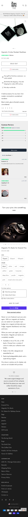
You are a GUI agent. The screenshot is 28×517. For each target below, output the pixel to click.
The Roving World (6, 438)
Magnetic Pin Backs (7, 408)
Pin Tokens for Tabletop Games (10, 411)
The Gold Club (5, 444)
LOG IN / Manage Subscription (11, 462)
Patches (3, 417)
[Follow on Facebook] (2, 500)
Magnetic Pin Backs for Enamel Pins (13, 248)
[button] (14, 298)
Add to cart (14, 303)
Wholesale (4, 492)
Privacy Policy (5, 477)
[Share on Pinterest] (9, 108)
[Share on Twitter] (7, 108)
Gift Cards (4, 430)
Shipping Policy (6, 468)
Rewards (4, 465)
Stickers (3, 427)
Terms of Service (6, 474)
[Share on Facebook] (5, 108)
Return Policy (5, 471)
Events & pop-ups (6, 486)
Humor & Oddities (7, 454)
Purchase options (6, 288)
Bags (2, 414)
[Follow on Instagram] (6, 500)
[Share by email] (11, 108)
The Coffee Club (6, 447)
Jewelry (3, 421)
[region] (14, 380)
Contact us (4, 495)
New (2, 402)
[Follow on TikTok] (13, 500)
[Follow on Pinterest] (9, 500)
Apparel (3, 424)
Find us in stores (6, 489)
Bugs (2, 441)
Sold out (14, 64)
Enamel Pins (5, 405)
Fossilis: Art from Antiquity (9, 451)
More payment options (14, 312)
